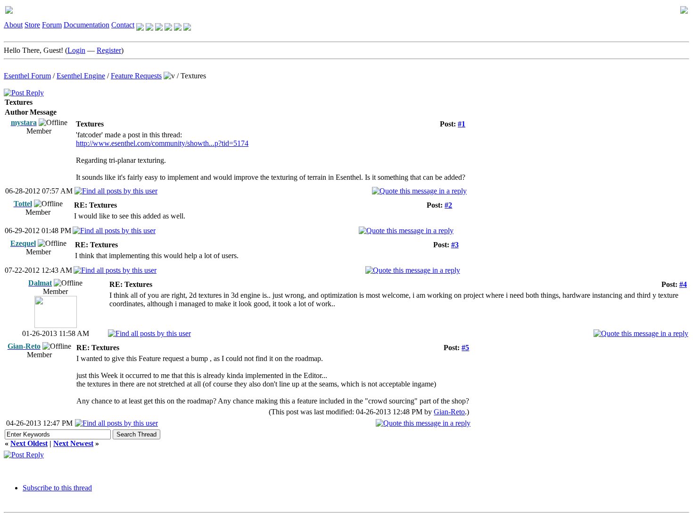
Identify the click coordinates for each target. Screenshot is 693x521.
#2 (448, 205)
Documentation (86, 25)
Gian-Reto (449, 412)
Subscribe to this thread (57, 488)
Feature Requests (136, 76)
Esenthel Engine (81, 76)
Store (32, 25)
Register (109, 50)
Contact (122, 25)
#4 (683, 284)
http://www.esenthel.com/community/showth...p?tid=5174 (162, 143)
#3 (455, 245)
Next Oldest (29, 443)
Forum (52, 25)
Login (76, 50)
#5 (465, 348)
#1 (461, 124)
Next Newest (73, 443)
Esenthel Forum (27, 76)
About (13, 25)
